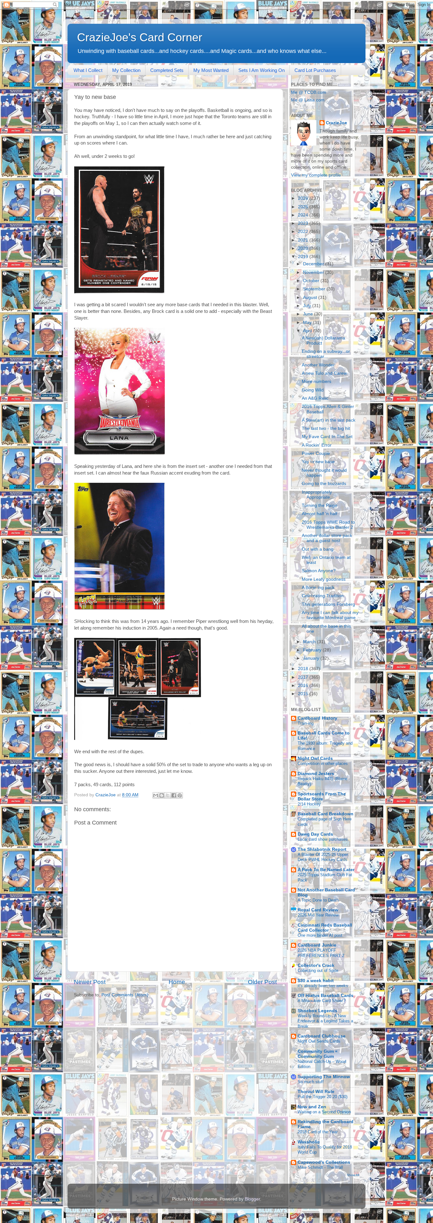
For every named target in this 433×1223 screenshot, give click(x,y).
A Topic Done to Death (318, 900)
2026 (303, 198)
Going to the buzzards (324, 483)
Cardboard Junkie (317, 945)
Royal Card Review (318, 910)
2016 (303, 685)
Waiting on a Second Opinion (324, 1112)
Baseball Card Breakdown (325, 814)
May (308, 322)
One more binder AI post (320, 935)
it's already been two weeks (323, 985)
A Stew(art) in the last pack (328, 420)
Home (177, 982)
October (311, 280)
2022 (303, 231)
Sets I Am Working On (261, 70)
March (310, 641)
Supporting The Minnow (324, 1076)
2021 (303, 240)
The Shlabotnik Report (322, 849)
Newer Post (90, 982)
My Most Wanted (211, 70)
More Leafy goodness (324, 579)
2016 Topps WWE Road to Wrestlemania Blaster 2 (328, 525)
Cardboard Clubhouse (322, 1036)
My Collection (126, 70)
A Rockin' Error (317, 445)
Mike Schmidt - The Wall (320, 1167)
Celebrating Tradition (323, 595)
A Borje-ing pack (318, 587)
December (314, 264)
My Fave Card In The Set (327, 436)
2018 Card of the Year (318, 1131)
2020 (303, 248)
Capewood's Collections (324, 1162)
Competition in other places (323, 763)
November (314, 272)
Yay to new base (318, 461)
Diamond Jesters (316, 773)
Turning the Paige (319, 505)
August (310, 297)
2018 (303, 668)
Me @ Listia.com (308, 100)
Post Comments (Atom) (124, 995)
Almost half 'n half (319, 513)
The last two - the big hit (326, 428)
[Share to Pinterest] (180, 795)
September (314, 289)
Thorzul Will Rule (316, 1091)
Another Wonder (318, 365)
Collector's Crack (316, 965)
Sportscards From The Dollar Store (322, 796)
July (307, 305)
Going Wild (313, 390)
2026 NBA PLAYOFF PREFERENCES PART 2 (321, 953)
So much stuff (311, 1081)
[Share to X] (168, 795)
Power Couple (316, 453)
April (308, 330)
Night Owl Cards (315, 758)
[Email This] (155, 795)
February (313, 650)
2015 (303, 693)
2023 (303, 223)
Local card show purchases (323, 839)
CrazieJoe (336, 122)
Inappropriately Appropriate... (318, 495)
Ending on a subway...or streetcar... (326, 354)
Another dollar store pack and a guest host (327, 538)
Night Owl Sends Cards (319, 1041)
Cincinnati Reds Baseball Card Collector (325, 928)
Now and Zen (312, 1106)
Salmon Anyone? (319, 570)
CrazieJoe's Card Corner (139, 37)
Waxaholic (309, 1142)
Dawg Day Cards (315, 834)
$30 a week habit (316, 980)
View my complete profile (316, 175)
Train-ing (305, 723)
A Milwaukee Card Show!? (322, 1000)
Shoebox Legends (317, 1010)
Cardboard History (317, 718)
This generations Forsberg (328, 604)
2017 (303, 677)
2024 (303, 215)
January (311, 658)
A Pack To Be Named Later (326, 869)
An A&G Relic (315, 398)
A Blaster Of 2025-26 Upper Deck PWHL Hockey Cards (323, 857)
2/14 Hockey (309, 804)
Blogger (252, 1199)
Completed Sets (167, 70)
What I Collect (88, 70)
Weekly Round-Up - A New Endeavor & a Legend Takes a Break (325, 1021)
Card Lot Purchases (315, 70)
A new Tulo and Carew (324, 373)
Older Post (262, 982)
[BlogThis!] (161, 795)
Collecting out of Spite (318, 970)
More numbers (316, 381)
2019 (303, 256)
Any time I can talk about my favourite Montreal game (330, 615)
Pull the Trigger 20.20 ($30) (322, 1096)
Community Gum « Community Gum (318, 1054)
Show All (353, 1175)
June (308, 314)
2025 (303, 206)
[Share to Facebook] (174, 795)
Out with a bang (317, 549)
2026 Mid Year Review (318, 915)
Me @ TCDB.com (308, 92)
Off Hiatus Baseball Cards (325, 995)
